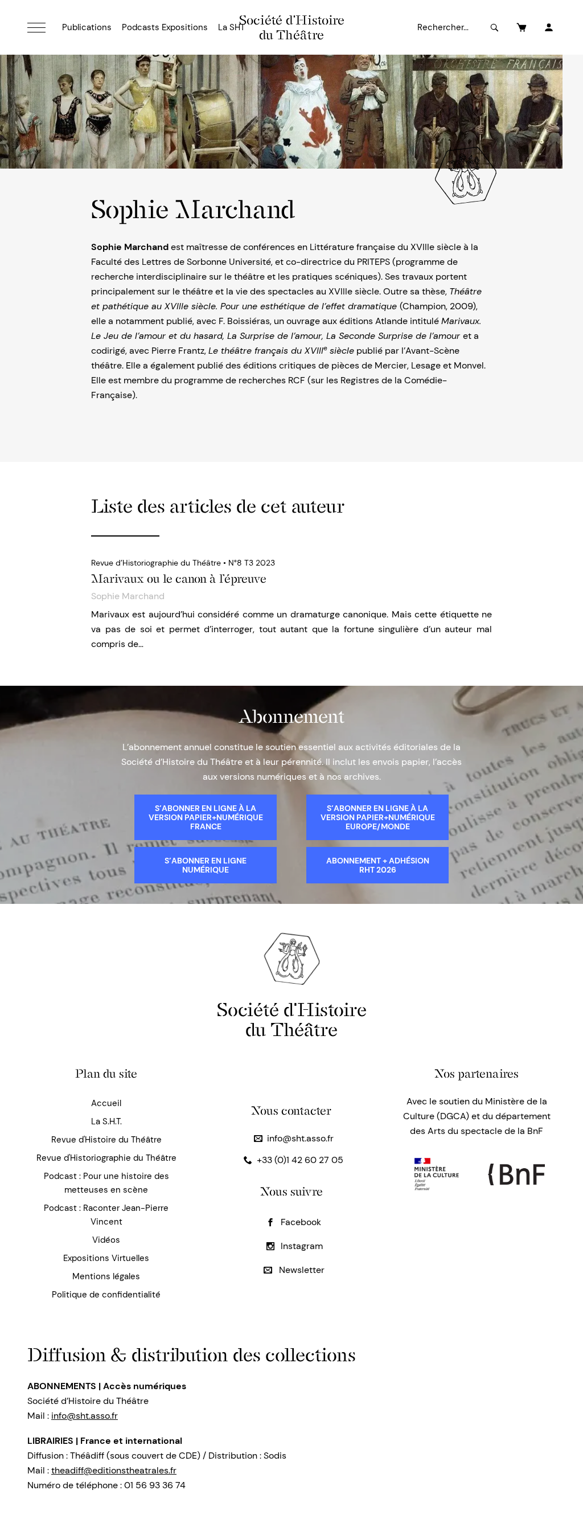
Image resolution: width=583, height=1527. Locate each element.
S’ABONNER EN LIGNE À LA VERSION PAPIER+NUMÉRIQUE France (206, 817)
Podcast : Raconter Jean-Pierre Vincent (106, 1214)
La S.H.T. (106, 1121)
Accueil (106, 1103)
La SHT (231, 27)
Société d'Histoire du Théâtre (291, 27)
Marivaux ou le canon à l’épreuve (178, 579)
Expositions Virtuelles (106, 1258)
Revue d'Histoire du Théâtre (106, 1139)
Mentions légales (106, 1276)
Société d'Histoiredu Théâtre (292, 1019)
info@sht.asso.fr (300, 1138)
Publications (87, 27)
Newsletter (301, 1270)
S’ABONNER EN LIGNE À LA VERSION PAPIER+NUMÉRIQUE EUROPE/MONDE (378, 817)
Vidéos (106, 1240)
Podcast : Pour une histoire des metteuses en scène (106, 1183)
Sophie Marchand (128, 596)
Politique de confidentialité (106, 1294)
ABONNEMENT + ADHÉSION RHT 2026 (377, 865)
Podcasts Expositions (165, 27)
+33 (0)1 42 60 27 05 (300, 1160)
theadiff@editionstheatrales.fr (113, 1470)
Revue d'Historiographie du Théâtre (106, 1158)
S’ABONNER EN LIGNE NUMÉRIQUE (206, 865)
